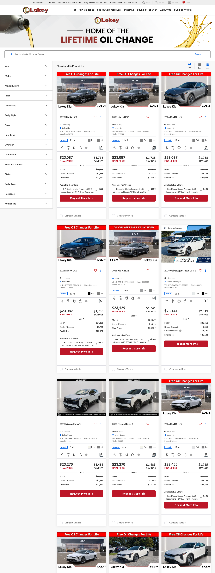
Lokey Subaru (116, 2)
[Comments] (101, 148)
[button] (103, 90)
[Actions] (100, 117)
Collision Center (147, 10)
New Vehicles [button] (86, 10)
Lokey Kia (62, 2)
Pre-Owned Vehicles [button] (109, 10)
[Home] (75, 10)
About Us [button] (165, 10)
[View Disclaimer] (86, 148)
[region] (81, 180)
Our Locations (183, 10)
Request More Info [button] (81, 198)
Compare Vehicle (73, 215)
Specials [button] (129, 10)
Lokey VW (38, 2)
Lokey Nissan (89, 2)
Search (198, 54)
